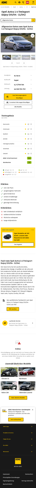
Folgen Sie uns (7, 439)
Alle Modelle (18, 107)
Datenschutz (29, 474)
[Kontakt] (23, 2)
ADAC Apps (6, 426)
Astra (21, 7)
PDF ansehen (13, 309)
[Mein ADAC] (19, 2)
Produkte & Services (8, 432)
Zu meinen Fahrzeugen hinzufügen (19, 102)
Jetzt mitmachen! (16, 419)
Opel (14, 7)
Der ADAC (5, 445)
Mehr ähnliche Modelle (18, 398)
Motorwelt (6, 451)
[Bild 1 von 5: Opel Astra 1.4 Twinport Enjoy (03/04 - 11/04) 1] (6, 57)
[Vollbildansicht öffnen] (33, 36)
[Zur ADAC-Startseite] (4, 2)
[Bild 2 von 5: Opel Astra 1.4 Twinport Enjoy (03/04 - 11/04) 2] (16, 57)
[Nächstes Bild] (24, 63)
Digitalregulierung (8, 481)
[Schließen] (32, 410)
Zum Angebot (18, 244)
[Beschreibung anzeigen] (31, 124)
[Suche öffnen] (15, 2)
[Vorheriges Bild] (12, 63)
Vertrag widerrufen (27, 481)
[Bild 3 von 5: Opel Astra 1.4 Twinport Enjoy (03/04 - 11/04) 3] (26, 57)
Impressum (6, 474)
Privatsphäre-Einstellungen (11, 477)
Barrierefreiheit (7, 484)
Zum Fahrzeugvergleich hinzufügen (19, 97)
